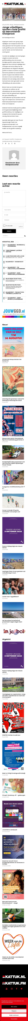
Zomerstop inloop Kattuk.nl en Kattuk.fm (11, 360)
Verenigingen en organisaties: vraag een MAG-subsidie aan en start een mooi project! (13, 695)
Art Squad (5, 139)
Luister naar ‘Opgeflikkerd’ (10, 597)
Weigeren (14, 1011)
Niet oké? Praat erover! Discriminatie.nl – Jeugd (10, 902)
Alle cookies (14, 1006)
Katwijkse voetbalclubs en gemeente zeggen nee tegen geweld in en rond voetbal (14, 926)
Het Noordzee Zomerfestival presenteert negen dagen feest (12, 621)
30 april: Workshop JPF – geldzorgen (13, 795)
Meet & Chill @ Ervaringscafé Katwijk (13, 773)
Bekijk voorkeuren (14, 1015)
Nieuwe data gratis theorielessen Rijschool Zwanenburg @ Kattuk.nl (13, 439)
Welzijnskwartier (19, 25)
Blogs (11, 25)
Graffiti (11, 139)
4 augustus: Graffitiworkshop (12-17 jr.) (13, 487)
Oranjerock (17, 139)
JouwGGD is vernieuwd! (9, 830)
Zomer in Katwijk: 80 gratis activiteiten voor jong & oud (11, 511)
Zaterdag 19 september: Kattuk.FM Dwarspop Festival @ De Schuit (13, 399)
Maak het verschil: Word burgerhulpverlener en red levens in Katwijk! (13, 862)
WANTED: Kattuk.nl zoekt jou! (11, 735)
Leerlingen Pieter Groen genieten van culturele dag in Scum (13, 572)
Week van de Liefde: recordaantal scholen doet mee (12, 957)
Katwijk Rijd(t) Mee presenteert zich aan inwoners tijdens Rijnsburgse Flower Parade (13, 463)
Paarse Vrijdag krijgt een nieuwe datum (12, 547)
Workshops (16, 141)
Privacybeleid (14, 1018)
